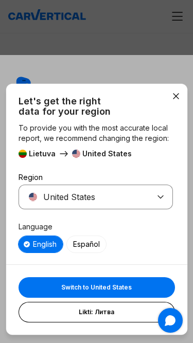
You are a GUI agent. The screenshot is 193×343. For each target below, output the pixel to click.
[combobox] (83, 197)
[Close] (176, 96)
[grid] (96, 244)
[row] (41, 244)
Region (31, 177)
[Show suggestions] (160, 197)
